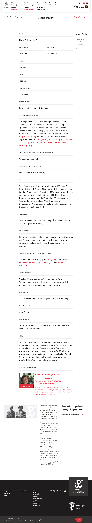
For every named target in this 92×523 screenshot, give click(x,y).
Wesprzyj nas (41, 7)
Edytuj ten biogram (81, 17)
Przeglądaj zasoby (29, 9)
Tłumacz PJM (23, 491)
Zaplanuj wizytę (16, 5)
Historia (26, 3)
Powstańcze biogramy (14, 17)
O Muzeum (36, 491)
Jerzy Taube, (53, 259)
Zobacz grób (80, 49)
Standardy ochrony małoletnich (36, 503)
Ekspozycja (14, 3)
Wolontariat (40, 5)
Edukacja (26, 7)
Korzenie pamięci (29, 5)
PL (84, 3)
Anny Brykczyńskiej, (28, 136)
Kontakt (13, 7)
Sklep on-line (41, 9)
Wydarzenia (52, 5)
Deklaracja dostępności (36, 493)
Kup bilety (14, 9)
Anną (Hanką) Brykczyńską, (48, 139)
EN (87, 3)
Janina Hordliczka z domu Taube (33, 262)
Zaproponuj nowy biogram (71, 414)
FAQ (5, 495)
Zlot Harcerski (41, 3)
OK (79, 519)
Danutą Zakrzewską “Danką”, (49, 142)
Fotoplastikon (53, 3)
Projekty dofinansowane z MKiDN (38, 498)
